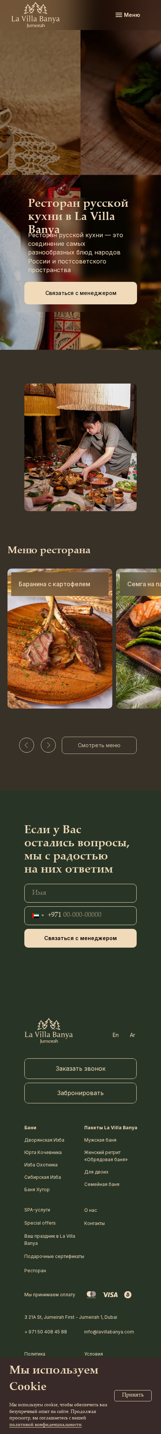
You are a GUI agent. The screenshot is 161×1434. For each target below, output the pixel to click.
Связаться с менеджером (80, 938)
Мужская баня (100, 1140)
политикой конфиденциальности (45, 1425)
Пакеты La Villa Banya (110, 1127)
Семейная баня (101, 1184)
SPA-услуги (37, 1210)
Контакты (94, 1223)
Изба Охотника (41, 1165)
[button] (80, 293)
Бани (30, 1127)
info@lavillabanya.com (109, 1332)
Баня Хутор (37, 1189)
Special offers (40, 1223)
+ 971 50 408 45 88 (45, 1332)
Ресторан (35, 1270)
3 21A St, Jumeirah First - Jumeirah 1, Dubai (70, 1317)
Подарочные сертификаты (54, 1256)
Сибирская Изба (42, 1177)
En (116, 1035)
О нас (90, 1210)
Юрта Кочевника (43, 1152)
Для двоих (96, 1172)
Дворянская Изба (44, 1140)
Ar (132, 1035)
